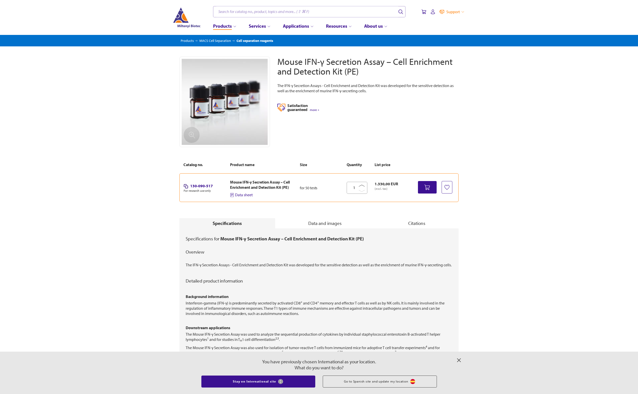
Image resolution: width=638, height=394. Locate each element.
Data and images (325, 223)
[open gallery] (224, 102)
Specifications (227, 223)
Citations (416, 223)
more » (314, 109)
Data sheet (244, 194)
